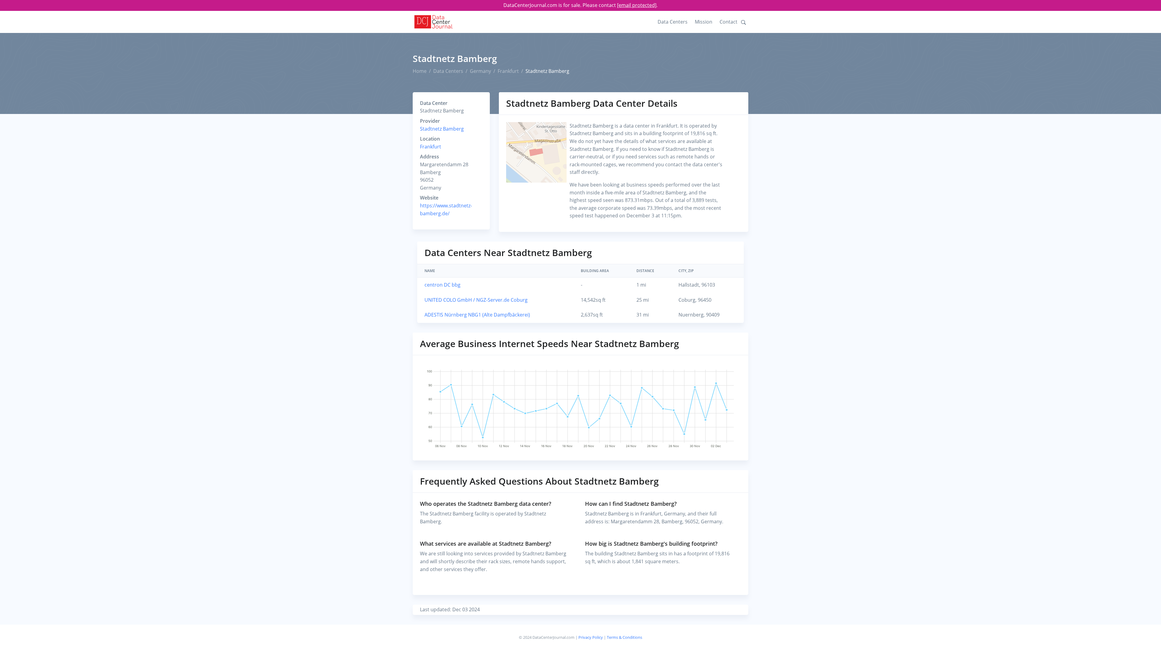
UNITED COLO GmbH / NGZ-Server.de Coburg (476, 300)
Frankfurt (508, 71)
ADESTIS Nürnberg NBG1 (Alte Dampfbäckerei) (477, 314)
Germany (480, 71)
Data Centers (673, 21)
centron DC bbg (442, 284)
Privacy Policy (590, 637)
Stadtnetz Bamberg (442, 128)
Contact (728, 21)
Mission (703, 21)
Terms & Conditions (624, 637)
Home (420, 71)
